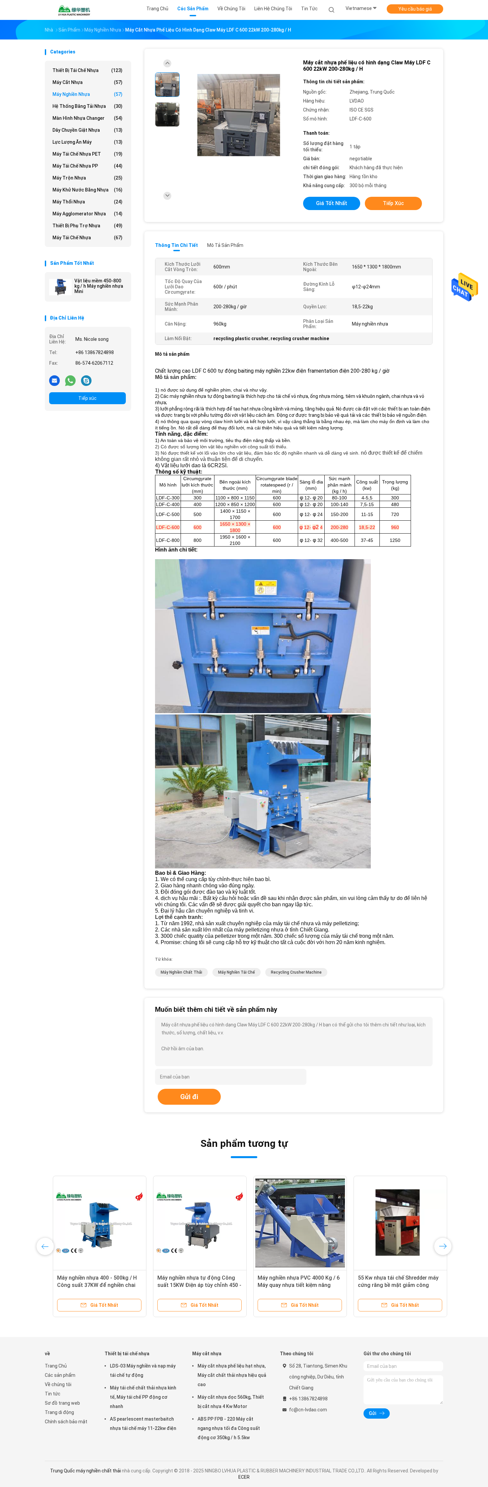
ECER (244, 1477)
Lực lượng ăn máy (87, 142)
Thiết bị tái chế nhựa (87, 70)
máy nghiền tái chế (236, 972)
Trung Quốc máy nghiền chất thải (85, 1470)
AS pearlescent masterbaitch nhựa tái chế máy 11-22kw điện (143, 1423)
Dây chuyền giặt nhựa (87, 130)
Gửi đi (189, 1097)
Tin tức (52, 1393)
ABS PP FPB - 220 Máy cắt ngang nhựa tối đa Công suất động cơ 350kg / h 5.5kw (229, 1428)
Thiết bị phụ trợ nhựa (87, 225)
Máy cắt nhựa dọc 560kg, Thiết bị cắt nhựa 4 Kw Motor (231, 1401)
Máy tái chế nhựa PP (87, 166)
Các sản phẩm (60, 1375)
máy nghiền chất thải (181, 972)
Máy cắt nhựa (87, 82)
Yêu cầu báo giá (415, 9)
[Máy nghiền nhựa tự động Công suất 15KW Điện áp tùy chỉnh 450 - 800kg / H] (191, 1222)
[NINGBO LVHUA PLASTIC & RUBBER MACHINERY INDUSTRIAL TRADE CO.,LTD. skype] (86, 380)
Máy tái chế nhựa (87, 237)
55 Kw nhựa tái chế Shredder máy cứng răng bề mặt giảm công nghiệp (390, 1285)
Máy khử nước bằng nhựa (87, 189)
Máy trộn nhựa (87, 178)
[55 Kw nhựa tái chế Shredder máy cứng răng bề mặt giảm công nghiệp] (392, 1222)
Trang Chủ (56, 1366)
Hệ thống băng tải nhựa (87, 106)
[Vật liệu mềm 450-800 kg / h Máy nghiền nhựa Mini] (60, 287)
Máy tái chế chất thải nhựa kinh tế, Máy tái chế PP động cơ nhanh (143, 1397)
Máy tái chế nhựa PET (87, 154)
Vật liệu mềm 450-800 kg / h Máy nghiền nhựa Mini (98, 286)
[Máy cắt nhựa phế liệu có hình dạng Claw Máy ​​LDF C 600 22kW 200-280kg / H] (238, 115)
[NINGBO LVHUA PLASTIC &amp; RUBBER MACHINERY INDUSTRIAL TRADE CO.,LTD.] (74, 10)
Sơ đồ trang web (62, 1403)
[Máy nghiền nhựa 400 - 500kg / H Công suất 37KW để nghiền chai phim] (91, 1222)
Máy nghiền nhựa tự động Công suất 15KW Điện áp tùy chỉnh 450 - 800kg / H (191, 1285)
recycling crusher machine (296, 972)
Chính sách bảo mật (66, 1421)
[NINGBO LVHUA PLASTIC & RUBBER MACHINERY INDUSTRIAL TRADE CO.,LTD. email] (54, 380)
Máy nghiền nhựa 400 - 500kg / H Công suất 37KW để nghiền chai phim (89, 1285)
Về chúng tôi (58, 1384)
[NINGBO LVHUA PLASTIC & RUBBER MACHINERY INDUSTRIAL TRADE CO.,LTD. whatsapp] (70, 380)
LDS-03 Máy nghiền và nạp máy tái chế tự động (143, 1370)
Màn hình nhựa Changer (87, 118)
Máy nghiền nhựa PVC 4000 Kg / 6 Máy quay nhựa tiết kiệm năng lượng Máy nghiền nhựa (291, 1285)
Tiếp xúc (87, 398)
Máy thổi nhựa (87, 201)
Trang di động (59, 1412)
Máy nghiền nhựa (87, 94)
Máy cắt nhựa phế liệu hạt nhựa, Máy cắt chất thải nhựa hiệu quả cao (232, 1375)
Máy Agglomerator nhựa (87, 213)
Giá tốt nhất (331, 203)
